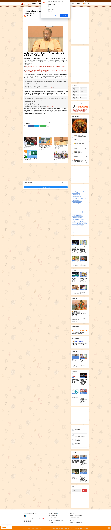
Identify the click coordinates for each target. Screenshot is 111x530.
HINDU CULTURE (83, 198)
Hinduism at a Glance (77, 213)
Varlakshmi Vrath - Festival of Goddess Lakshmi (80, 154)
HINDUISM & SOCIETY (76, 200)
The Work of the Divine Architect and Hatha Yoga (75, 262)
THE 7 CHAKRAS (75, 225)
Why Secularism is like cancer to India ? (60, 159)
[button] (88, 3)
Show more (65, 135)
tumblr (84, 94)
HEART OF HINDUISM (76, 198)
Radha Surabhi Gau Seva (76, 517)
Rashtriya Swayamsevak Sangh (57, 520)
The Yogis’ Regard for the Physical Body (83, 262)
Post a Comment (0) (45, 187)
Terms (80, 528)
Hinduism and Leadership (77, 211)
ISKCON (72, 520)
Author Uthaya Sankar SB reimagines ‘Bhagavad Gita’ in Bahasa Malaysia (75, 362)
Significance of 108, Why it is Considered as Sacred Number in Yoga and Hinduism (75, 249)
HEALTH (78, 3)
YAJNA (85, 229)
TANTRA (74, 223)
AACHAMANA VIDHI (75, 291)
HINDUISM (34, 3)
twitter (76, 91)
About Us (24, 1)
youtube (76, 97)
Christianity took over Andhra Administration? (30, 146)
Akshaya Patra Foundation (76, 515)
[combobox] (51, 11)
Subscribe (64, 15)
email (84, 97)
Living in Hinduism (76, 219)
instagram (84, 91)
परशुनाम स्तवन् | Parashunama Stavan (75, 476)
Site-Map (77, 528)
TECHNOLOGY (79, 223)
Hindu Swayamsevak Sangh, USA (77, 519)
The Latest (59, 122)
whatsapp (84, 88)
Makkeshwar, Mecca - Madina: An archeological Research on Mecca (80, 146)
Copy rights (72, 528)
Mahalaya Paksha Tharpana (74, 279)
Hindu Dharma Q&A (76, 206)
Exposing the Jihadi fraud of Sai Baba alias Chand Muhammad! (83, 361)
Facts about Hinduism (77, 196)
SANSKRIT (82, 219)
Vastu (84, 227)
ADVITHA (83, 188)
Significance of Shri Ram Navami (83, 279)
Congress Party (46, 122)
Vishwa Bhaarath (54, 517)
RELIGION (73, 3)
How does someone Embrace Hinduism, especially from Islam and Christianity (83, 398)
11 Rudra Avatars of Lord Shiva (79, 138)
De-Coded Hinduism (76, 194)
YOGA (74, 230)
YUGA (77, 230)
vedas (84, 230)
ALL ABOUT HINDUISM (79, 190)
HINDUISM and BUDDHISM (77, 202)
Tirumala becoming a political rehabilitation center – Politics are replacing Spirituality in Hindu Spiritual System (45, 147)
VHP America (53, 522)
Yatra (81, 230)
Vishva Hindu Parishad (55, 519)
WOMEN (74, 229)
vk (76, 94)
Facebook (31, 125)
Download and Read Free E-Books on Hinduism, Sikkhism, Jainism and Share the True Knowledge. (79, 110)
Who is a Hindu (79, 229)
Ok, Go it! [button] (3, 527)
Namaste (82, 290)
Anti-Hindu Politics (35, 122)
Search (84, 490)
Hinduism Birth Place (76, 209)
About (57, 528)
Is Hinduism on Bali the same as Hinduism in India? (75, 381)
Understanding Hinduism (77, 227)
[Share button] (47, 126)
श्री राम (74, 232)
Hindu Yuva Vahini (54, 515)
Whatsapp (44, 125)
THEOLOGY (81, 225)
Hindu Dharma (75, 204)
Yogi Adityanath (29, 8)
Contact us (29, 1)
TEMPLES (84, 223)
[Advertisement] (52, 22)
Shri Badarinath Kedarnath (76, 522)
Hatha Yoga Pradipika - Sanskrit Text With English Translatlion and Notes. (83, 249)
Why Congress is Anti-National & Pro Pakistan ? (30, 159)
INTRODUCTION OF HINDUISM (77, 215)
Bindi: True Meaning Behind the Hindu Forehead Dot (80, 161)
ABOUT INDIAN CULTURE (77, 188)
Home (25, 8)
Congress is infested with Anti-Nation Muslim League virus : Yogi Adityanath (60, 146)
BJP (41, 122)
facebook (76, 88)
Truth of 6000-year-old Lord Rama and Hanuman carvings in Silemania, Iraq (83, 478)
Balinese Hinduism (76, 192)
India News (53, 122)
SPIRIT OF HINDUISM (80, 221)
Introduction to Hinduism (77, 217)
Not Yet (54, 15)
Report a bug (85, 528)
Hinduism (83, 206)
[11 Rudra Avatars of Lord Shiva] (79, 126)
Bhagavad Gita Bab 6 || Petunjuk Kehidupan (79, 314)
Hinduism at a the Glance (75, 396)
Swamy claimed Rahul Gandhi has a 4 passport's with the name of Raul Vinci (39, 69)
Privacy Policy (35, 1)
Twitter (37, 125)
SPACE (74, 221)
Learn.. (9, 525)
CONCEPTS (40, 3)
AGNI (73, 190)
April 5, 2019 (50, 87)
